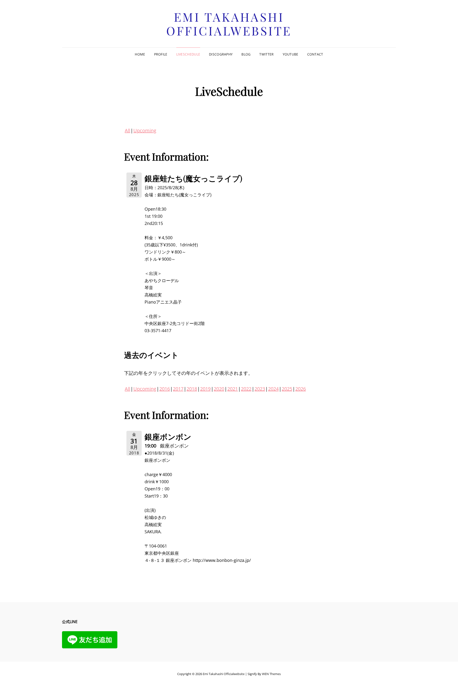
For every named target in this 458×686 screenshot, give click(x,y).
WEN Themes (271, 674)
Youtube (290, 54)
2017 (178, 389)
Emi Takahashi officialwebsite (229, 24)
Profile (160, 54)
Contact (315, 54)
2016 (164, 389)
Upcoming (144, 130)
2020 (219, 389)
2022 (246, 389)
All (127, 130)
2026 (300, 389)
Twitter (266, 54)
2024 (273, 389)
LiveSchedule (188, 54)
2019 (205, 389)
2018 (192, 389)
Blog (245, 54)
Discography (221, 54)
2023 (260, 389)
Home (140, 54)
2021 (232, 389)
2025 (287, 389)
